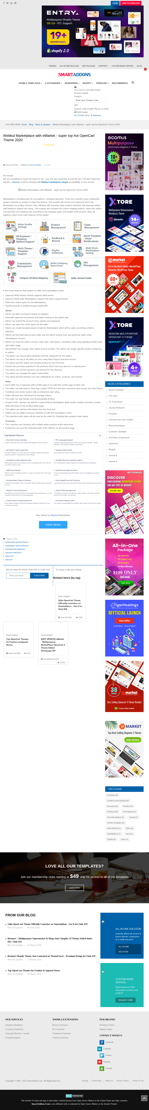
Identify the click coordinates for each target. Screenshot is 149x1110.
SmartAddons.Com (41, 1104)
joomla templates (115, 823)
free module (129, 812)
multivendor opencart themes (16, 542)
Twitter (108, 1055)
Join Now (74, 888)
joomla (133, 817)
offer (129, 828)
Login (115, 3)
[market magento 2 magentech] (124, 749)
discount (112, 806)
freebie (128, 806)
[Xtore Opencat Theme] (124, 347)
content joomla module (118, 801)
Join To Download (131, 3)
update (111, 839)
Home (24, 124)
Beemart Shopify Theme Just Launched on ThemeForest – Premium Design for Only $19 (51, 956)
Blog (31, 124)
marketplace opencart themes (17, 546)
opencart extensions (13, 553)
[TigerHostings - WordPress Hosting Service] (124, 628)
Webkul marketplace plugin (54, 182)
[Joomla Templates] (74, 74)
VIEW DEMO (53, 524)
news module (114, 828)
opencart (8, 560)
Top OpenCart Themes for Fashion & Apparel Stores (17, 642)
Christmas (112, 795)
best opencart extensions (15, 549)
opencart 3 (9, 556)
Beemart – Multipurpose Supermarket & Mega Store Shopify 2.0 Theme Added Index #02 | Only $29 (50, 940)
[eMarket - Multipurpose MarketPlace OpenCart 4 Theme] (124, 686)
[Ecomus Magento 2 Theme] (124, 162)
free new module (115, 817)
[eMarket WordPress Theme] (124, 284)
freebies (112, 812)
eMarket (15, 182)
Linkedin (107, 1049)
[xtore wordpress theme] (124, 223)
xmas (124, 839)
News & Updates (42, 124)
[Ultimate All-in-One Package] (124, 567)
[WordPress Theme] (124, 502)
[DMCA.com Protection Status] (74, 1096)
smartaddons (113, 834)
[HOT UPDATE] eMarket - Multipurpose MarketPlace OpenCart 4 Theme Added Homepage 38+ (53, 645)
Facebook (109, 1042)
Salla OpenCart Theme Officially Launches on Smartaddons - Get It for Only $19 (70, 604)
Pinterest (106, 1062)
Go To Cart (79, 115)
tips (129, 834)
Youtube (108, 1068)
